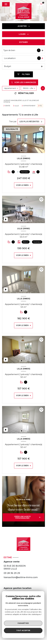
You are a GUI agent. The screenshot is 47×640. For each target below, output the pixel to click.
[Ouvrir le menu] (6, 4)
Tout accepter (23, 630)
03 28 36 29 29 (12, 573)
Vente (7, 105)
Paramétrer (23, 623)
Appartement (29, 105)
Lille (17, 105)
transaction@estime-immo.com (21, 577)
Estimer (23, 42)
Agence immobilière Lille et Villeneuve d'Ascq (21, 101)
